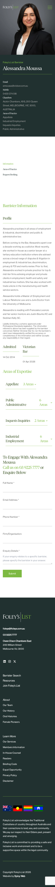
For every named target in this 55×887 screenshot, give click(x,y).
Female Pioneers (11, 722)
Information (8, 164)
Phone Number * (11, 516)
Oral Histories (10, 716)
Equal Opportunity (12, 769)
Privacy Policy (10, 775)
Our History (8, 710)
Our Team (8, 705)
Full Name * (8, 482)
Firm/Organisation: (12, 533)
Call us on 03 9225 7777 (21, 468)
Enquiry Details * (11, 550)
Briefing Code (10, 764)
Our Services (9, 741)
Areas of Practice (10, 169)
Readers (7, 758)
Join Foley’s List (11, 685)
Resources (9, 680)
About (6, 699)
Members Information (14, 747)
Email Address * (11, 499)
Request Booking (10, 175)
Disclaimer (8, 780)
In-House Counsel (12, 752)
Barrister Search (12, 675)
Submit (12, 573)
